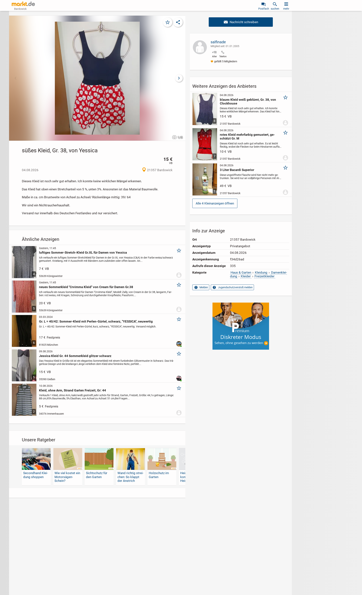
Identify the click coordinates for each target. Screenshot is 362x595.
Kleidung (261, 272)
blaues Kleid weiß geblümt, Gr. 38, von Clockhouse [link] (248, 101)
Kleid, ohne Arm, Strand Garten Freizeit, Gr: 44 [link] (72, 390)
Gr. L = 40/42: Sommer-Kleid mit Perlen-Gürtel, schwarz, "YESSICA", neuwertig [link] (96, 321)
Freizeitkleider (265, 276)
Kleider (246, 276)
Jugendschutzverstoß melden (235, 287)
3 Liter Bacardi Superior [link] (237, 170)
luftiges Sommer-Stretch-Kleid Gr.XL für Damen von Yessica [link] (83, 252)
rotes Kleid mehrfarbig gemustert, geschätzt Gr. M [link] (247, 136)
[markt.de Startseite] (23, 4)
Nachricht (241, 22)
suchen (275, 8)
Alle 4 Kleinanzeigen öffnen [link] (215, 203)
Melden (203, 287)
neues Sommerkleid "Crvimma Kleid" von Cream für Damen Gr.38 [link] (86, 287)
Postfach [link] (263, 8)
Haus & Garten (241, 272)
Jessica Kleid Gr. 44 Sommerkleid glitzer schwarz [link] (75, 356)
